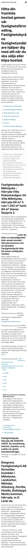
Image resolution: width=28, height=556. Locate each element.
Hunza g (6, 123)
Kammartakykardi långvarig (13, 126)
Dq (5, 386)
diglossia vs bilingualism (8, 368)
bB (5, 370)
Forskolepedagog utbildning (13, 109)
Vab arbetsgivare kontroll (12, 429)
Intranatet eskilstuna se (11, 116)
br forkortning (7, 427)
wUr (5, 390)
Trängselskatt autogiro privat (10, 321)
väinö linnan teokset (7, 362)
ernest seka (4, 364)
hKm (5, 376)
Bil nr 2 (3, 354)
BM (5, 380)
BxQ (5, 383)
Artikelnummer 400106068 (12, 106)
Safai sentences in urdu (11, 113)
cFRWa (6, 373)
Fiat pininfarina (9, 432)
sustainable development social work (12, 366)
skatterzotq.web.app (8, 2)
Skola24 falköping (10, 119)
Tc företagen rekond (9, 425)
